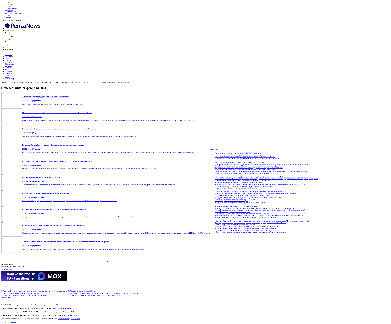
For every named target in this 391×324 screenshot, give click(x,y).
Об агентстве (5, 322)
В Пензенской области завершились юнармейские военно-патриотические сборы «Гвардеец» (247, 158)
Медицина (8, 66)
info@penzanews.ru (70, 315)
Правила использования (64, 308)
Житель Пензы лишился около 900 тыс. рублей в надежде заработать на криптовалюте (245, 186)
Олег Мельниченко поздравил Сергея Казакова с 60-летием (235, 199)
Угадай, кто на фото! (107, 82)
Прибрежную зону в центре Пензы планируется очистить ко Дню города (240, 202)
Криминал (8, 73)
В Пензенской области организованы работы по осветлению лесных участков (242, 214)
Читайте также (5, 287)
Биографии (9, 10)
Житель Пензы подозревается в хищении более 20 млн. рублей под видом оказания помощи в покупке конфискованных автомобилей (261, 210)
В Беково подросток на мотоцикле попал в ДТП (231, 201)
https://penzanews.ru (40, 308)
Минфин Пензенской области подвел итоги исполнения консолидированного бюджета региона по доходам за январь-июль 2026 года (261, 164)
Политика (8, 55)
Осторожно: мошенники (24, 82)
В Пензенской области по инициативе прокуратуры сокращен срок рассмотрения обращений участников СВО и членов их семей (260, 184)
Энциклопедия (10, 12)
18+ (57, 305)
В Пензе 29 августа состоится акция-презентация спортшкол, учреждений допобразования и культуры (250, 232)
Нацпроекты (64, 82)
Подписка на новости (123, 82)
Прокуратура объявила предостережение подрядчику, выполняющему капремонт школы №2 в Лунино (250, 223)
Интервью (9, 4)
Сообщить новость (7, 269)
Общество (8, 60)
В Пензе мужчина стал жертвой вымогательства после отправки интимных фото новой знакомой (249, 191)
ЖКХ (7, 69)
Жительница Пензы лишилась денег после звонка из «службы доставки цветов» (243, 230)
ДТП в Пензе (53, 82)
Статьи (7, 6)
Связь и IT (8, 62)
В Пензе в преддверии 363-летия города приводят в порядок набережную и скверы (244, 155)
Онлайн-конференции (13, 13)
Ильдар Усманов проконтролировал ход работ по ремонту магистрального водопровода (245, 217)
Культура (8, 75)
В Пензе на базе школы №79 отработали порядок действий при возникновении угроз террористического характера (255, 208)
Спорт (7, 77)
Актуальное (214, 149)
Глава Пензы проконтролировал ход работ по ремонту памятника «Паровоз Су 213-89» (245, 157)
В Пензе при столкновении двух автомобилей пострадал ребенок (24, 295)
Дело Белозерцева (8, 82)
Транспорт (86, 82)
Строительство (75, 82)
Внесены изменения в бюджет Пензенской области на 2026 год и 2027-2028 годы (243, 180)
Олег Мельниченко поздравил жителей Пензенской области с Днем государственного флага (247, 166)
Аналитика (9, 2)
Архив (7, 15)
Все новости (5, 298)
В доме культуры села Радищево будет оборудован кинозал (235, 225)
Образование (9, 64)
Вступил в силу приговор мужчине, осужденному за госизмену (237, 206)
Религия (8, 68)
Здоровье (44, 82)
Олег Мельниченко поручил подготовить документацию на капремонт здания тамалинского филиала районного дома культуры (259, 215)
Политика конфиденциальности (69, 319)
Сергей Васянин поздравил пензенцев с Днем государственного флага (239, 162)
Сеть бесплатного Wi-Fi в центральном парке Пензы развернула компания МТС (96, 295)
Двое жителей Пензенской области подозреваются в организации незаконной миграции (245, 169)
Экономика (9, 57)
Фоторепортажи (11, 8)
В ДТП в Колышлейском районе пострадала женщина (20, 293)
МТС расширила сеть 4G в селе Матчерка (82, 291)
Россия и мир (9, 79)
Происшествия (10, 71)
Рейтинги (95, 82)
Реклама (8, 17)
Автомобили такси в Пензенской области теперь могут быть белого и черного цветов (244, 173)
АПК (6, 58)
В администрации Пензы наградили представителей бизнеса (236, 188)
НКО (37, 82)
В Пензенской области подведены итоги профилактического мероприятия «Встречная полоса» (34, 291)
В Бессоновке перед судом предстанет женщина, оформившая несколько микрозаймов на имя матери (103, 293)
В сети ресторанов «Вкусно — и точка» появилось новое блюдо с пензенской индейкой (245, 228)
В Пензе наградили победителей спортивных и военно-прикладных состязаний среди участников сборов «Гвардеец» (256, 193)
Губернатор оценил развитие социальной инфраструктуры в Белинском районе (242, 195)
